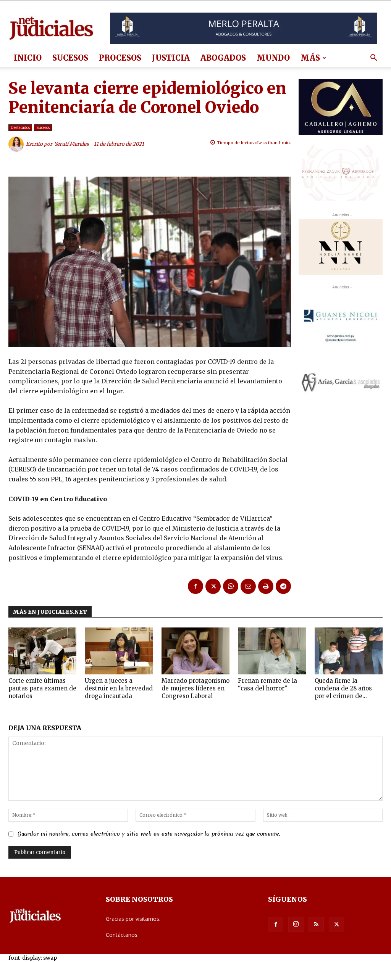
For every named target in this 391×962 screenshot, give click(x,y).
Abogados (223, 58)
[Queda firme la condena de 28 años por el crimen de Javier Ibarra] (349, 650)
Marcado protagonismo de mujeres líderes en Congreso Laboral (195, 688)
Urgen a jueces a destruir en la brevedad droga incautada (119, 688)
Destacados (20, 127)
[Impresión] (265, 586)
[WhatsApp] (230, 586)
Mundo (273, 58)
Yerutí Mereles (71, 144)
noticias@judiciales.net (168, 934)
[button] (373, 58)
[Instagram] (296, 924)
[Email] (248, 586)
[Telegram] (283, 586)
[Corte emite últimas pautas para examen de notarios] (42, 650)
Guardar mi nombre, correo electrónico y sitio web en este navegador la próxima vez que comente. (149, 834)
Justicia (171, 58)
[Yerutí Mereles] (17, 144)
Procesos (120, 58)
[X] (213, 586)
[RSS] (316, 924)
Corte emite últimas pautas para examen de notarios (42, 688)
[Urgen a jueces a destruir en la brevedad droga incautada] (119, 650)
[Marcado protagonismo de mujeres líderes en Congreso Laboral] (195, 650)
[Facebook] (195, 586)
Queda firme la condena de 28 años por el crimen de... (343, 688)
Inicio (28, 58)
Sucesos (70, 58)
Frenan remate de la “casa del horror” (267, 684)
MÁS (310, 58)
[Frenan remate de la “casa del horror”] (272, 650)
